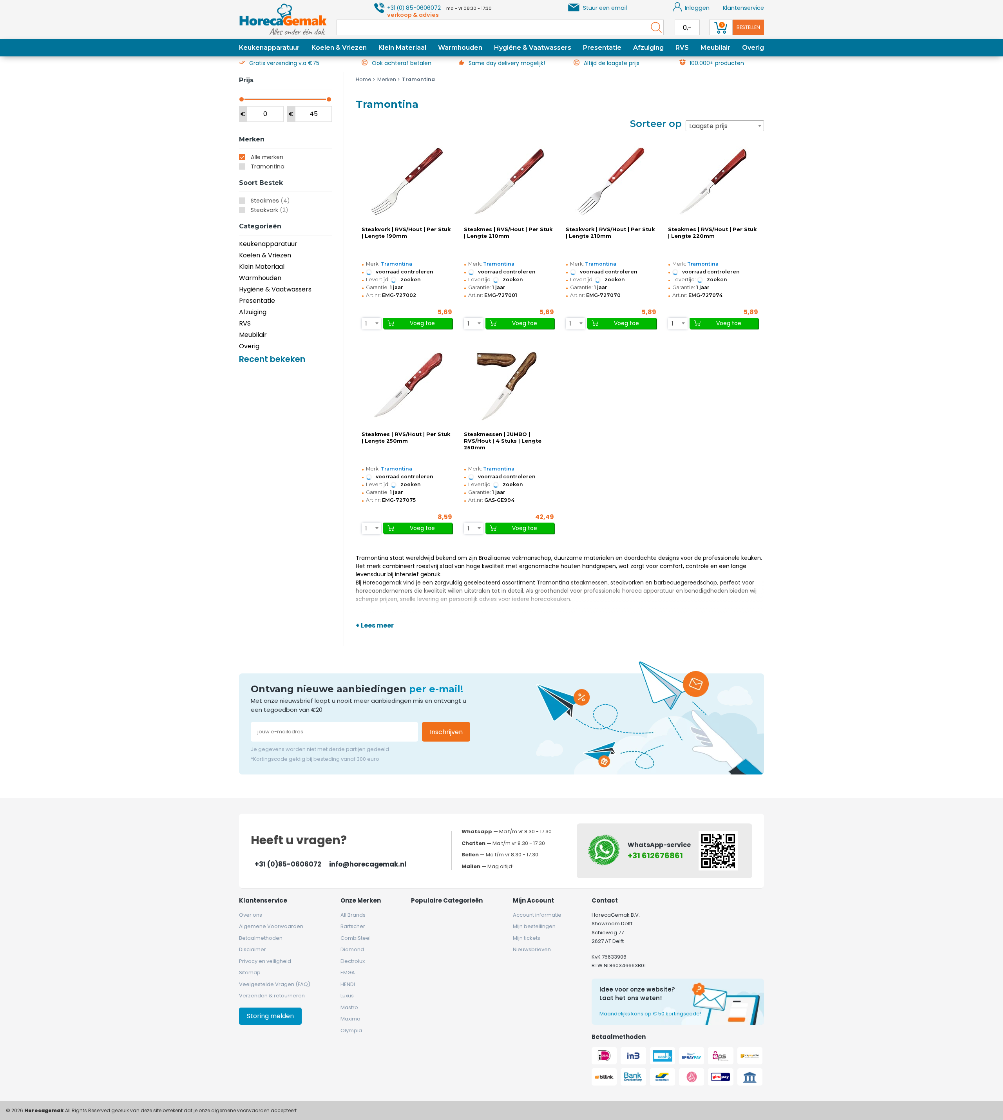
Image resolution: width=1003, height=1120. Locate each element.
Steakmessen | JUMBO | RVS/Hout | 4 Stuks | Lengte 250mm (502, 441)
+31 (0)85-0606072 (288, 864)
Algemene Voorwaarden (271, 926)
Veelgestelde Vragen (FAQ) (274, 984)
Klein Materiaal (402, 47)
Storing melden (270, 1015)
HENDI (347, 984)
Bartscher (352, 926)
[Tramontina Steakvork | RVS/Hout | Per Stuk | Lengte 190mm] (407, 181)
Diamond (352, 949)
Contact (605, 900)
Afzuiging (648, 47)
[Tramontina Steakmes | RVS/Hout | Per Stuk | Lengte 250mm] (407, 386)
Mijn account (533, 900)
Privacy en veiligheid (265, 961)
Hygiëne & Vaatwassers (532, 47)
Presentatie (602, 47)
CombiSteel (355, 938)
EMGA (347, 972)
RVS (682, 47)
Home (363, 79)
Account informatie (537, 915)
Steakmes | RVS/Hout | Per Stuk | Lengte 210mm (508, 232)
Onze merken (360, 900)
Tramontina (267, 166)
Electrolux (352, 961)
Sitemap (250, 972)
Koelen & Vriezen (339, 47)
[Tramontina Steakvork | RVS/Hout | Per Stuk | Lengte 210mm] (611, 181)
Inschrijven (446, 731)
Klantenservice (743, 8)
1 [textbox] (366, 323)
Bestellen (748, 27)
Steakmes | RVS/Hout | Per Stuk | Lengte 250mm (406, 437)
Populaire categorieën (447, 900)
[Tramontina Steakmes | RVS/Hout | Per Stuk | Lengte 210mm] (509, 181)
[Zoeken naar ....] (654, 27)
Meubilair (715, 47)
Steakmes (270, 200)
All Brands (353, 915)
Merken (386, 79)
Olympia (351, 1030)
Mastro (349, 1007)
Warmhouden (460, 47)
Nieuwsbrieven (532, 949)
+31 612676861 (655, 855)
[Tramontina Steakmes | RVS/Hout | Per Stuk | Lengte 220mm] (713, 181)
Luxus (347, 995)
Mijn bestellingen (534, 926)
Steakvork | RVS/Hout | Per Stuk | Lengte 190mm (406, 232)
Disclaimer (252, 949)
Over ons (250, 915)
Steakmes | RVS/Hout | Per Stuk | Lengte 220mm (712, 232)
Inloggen (697, 8)
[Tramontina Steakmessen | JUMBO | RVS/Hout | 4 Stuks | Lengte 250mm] (509, 386)
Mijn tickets (526, 938)
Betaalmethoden (260, 938)
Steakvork (269, 210)
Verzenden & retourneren (272, 995)
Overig (753, 47)
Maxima (350, 1018)
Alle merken (267, 157)
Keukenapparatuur (269, 47)
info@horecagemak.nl (367, 864)
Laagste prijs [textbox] (708, 125)
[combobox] (725, 125)
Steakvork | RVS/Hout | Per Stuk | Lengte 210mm (610, 232)
